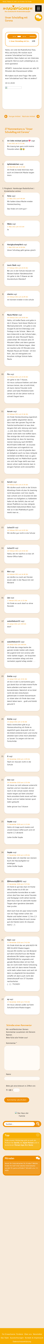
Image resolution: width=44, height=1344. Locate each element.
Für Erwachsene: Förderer (12, 1334)
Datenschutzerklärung (22, 1341)
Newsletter (37, 1334)
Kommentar (11, 1043)
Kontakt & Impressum (34, 1338)
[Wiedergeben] (10, 36)
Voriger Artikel (15, 116)
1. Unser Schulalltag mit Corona (19, 41)
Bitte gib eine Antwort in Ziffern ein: (21, 1086)
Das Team (5, 1338)
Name (8, 1074)
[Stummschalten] (28, 36)
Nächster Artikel (28, 116)
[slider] (32, 36)
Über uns (28, 1334)
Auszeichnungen (17, 1338)
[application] (22, 36)
